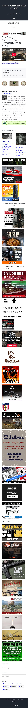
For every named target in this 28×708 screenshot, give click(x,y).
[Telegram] (23, 76)
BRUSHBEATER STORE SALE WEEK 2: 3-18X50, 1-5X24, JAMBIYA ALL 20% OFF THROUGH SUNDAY (7, 146)
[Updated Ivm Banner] (14, 121)
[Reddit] (11, 76)
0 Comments (6, 153)
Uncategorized (10, 63)
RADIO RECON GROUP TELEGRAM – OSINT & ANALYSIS (21, 150)
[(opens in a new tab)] (21, 134)
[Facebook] (4, 76)
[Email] (19, 76)
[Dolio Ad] (14, 82)
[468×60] (14, 32)
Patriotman (5, 62)
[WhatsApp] (17, 76)
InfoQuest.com (14, 701)
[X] (7, 76)
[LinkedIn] (14, 76)
